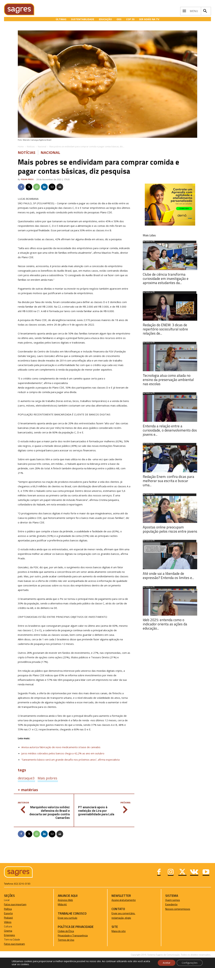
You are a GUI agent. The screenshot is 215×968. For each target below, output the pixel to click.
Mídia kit (62, 904)
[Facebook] (21, 187)
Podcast (8, 918)
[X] (29, 187)
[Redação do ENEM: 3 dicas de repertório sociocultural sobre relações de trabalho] (170, 307)
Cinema (8, 931)
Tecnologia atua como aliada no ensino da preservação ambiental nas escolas (168, 379)
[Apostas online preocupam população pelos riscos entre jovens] (170, 509)
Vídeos (7, 922)
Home (21, 146)
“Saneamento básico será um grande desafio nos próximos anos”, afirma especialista (70, 759)
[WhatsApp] (36, 187)
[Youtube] (206, 872)
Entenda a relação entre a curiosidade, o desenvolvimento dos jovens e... (170, 430)
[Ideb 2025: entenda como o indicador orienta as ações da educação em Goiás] (170, 602)
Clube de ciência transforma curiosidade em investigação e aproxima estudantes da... (165, 278)
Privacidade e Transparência (73, 935)
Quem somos (172, 900)
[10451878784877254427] (170, 224)
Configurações (190, 962)
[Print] (59, 187)
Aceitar (166, 962)
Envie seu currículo (67, 918)
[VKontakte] (194, 872)
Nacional (42, 146)
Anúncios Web (65, 900)
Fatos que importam (15, 904)
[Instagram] (171, 872)
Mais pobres (47, 778)
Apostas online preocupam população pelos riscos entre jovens (170, 529)
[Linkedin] (44, 187)
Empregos (9, 935)
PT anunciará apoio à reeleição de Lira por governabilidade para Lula (96, 810)
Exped (168, 904)
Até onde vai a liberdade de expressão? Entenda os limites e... (168, 575)
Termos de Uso (66, 940)
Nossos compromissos (177, 909)
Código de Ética (66, 931)
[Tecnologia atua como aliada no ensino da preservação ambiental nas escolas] (170, 357)
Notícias (31, 146)
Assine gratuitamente (124, 900)
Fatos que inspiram (14, 944)
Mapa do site (119, 931)
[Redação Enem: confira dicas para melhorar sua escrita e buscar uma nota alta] (170, 458)
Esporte (8, 913)
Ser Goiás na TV (149, 242)
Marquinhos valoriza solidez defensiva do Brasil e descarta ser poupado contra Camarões (49, 812)
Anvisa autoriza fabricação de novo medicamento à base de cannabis (60, 747)
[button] (205, 11)
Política (8, 909)
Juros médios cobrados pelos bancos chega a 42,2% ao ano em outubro (62, 753)
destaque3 (26, 778)
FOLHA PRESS (27, 179)
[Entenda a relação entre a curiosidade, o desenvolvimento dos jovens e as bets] (170, 408)
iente (175, 904)
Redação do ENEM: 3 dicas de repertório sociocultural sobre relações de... (165, 329)
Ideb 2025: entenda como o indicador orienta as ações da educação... (165, 624)
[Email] (52, 187)
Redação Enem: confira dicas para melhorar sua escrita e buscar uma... (168, 481)
